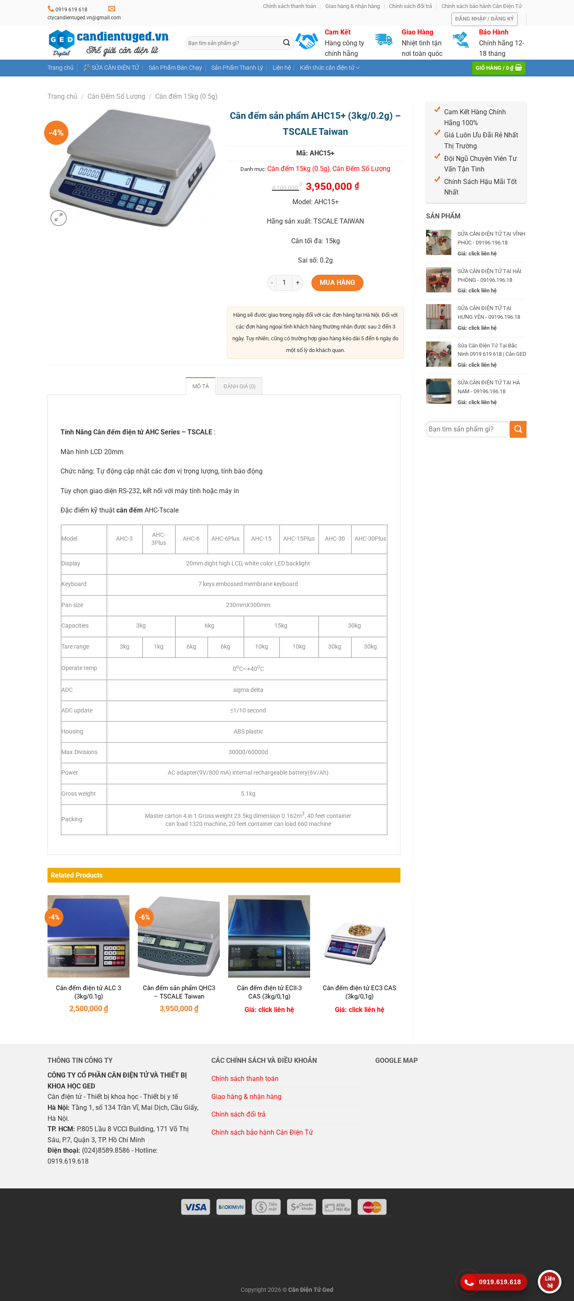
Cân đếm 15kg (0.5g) (186, 96)
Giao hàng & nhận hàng (352, 6)
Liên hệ (282, 67)
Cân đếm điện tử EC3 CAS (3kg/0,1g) (359, 992)
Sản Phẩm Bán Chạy (175, 67)
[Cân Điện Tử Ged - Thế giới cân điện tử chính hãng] (110, 43)
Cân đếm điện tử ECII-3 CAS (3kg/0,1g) (269, 992)
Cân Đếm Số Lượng (116, 96)
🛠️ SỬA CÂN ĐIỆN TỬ (111, 67)
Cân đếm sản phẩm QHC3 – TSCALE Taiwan (179, 992)
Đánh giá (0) (239, 386)
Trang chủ (60, 67)
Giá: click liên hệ (269, 1010)
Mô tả (200, 386)
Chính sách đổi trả (410, 6)
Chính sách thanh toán (289, 6)
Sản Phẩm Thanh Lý (237, 67)
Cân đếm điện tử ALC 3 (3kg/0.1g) (88, 992)
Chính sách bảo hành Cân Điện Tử (482, 6)
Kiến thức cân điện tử (327, 67)
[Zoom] (58, 218)
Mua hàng (337, 282)
